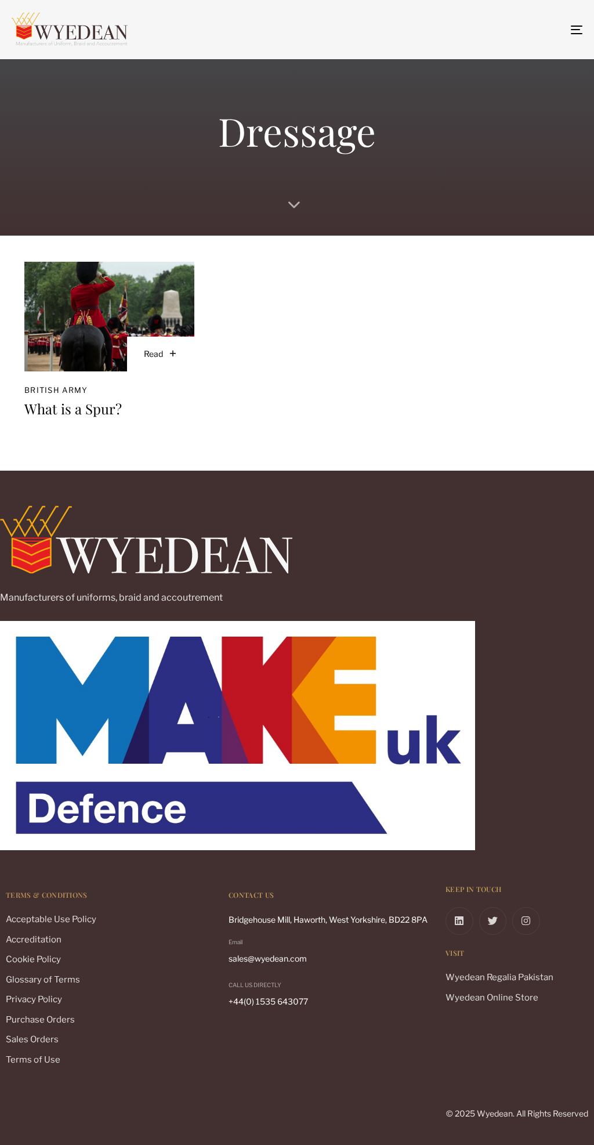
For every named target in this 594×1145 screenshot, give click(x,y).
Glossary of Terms (43, 979)
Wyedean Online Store (492, 997)
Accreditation (33, 939)
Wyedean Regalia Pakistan (499, 977)
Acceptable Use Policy (51, 919)
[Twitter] (493, 921)
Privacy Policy (34, 999)
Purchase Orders (40, 1019)
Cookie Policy (33, 959)
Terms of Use (33, 1059)
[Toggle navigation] (487, 29)
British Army (56, 390)
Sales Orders (32, 1039)
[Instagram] (526, 921)
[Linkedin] (459, 921)
